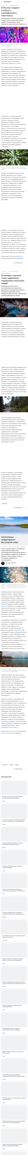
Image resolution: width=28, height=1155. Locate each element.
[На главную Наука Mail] (8, 1)
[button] (14, 404)
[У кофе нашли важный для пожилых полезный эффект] (14, 861)
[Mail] (5, 1)
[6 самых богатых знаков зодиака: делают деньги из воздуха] (14, 931)
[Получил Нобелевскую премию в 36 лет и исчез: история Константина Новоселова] (14, 977)
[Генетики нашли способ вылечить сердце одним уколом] (14, 1093)
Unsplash (8, 45)
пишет (15, 63)
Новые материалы (14, 5)
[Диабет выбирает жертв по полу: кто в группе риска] (14, 1047)
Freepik (15, 671)
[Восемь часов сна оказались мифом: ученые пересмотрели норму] (14, 792)
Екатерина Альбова (10, 562)
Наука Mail (16, 546)
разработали (19, 256)
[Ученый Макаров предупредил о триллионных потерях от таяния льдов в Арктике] (14, 1070)
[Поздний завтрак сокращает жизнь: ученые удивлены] (14, 1000)
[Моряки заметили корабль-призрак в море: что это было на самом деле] (14, 954)
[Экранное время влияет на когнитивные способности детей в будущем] (14, 1116)
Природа (23, 546)
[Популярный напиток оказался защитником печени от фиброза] (14, 1023)
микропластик (14, 727)
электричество (5, 733)
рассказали (12, 731)
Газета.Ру (15, 271)
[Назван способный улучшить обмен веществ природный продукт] (14, 1139)
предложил (4, 606)
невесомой (17, 630)
